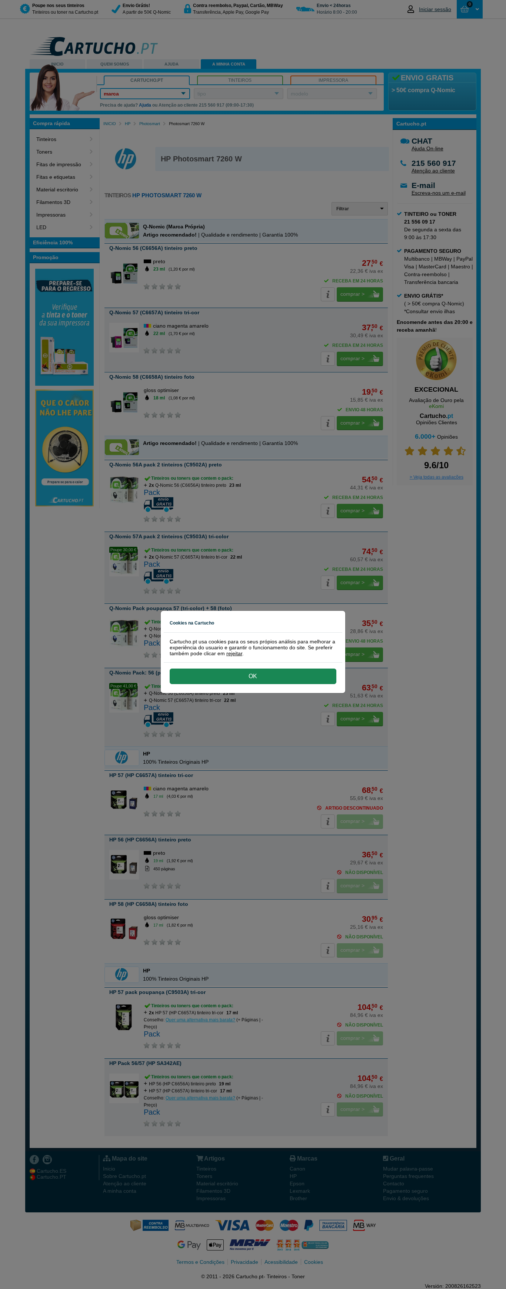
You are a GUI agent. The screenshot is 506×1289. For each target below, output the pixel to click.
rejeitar (234, 653)
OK (253, 676)
